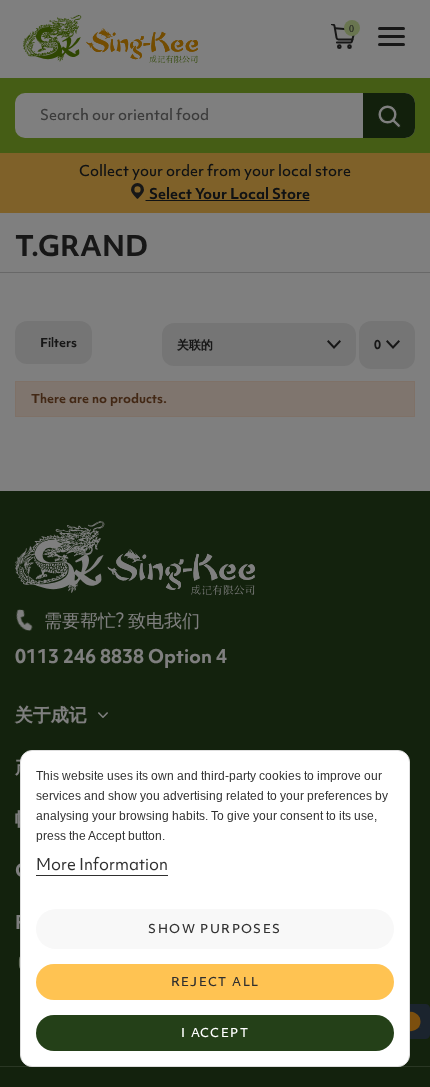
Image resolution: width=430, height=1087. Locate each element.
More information (102, 864)
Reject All (215, 981)
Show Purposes (214, 928)
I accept (215, 1032)
